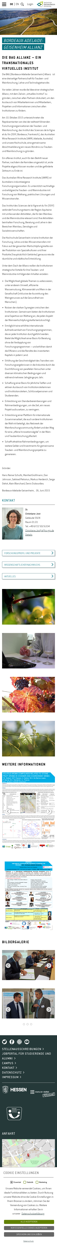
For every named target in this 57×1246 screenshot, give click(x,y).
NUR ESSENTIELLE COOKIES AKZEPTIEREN (29, 1228)
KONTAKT (8, 1068)
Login (30, 4)
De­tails (28, 534)
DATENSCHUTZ (12, 1072)
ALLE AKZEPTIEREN (29, 1222)
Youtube (26, 1041)
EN (17, 4)
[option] (28, 607)
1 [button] (22, 844)
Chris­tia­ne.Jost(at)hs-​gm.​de (39, 530)
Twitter (4, 1041)
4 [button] (33, 844)
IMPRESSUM (10, 1077)
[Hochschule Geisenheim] (46, 4)
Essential (17, 1182)
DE (11, 4)
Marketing (43, 1182)
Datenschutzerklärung (33, 1213)
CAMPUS (7, 1063)
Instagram (19, 1041)
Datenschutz (28, 1241)
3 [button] (29, 844)
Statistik (30, 1182)
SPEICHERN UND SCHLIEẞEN (29, 1234)
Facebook (12, 1041)
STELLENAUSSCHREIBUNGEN (21, 1049)
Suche (22, 4)
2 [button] (25, 844)
